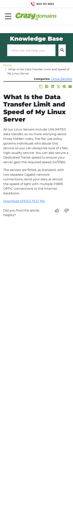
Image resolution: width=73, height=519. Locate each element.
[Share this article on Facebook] (47, 86)
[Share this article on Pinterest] (64, 86)
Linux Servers (61, 79)
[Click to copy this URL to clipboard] (41, 86)
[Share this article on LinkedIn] (53, 86)
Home (7, 65)
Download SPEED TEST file (24, 201)
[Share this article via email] (70, 86)
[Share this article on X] (58, 86)
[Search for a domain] (62, 4)
